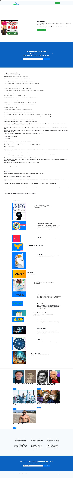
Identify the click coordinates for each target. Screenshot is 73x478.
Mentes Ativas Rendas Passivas (42, 205)
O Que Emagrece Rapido (11, 73)
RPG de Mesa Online (36, 353)
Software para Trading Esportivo (35, 245)
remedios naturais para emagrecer (37, 440)
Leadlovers (39, 237)
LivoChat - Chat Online (42, 294)
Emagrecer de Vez (42, 21)
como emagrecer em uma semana (36, 447)
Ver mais (15, 388)
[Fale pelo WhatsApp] (0, 0)
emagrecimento (29, 144)
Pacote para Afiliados (39, 281)
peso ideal (21, 445)
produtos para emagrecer (36, 441)
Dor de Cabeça (40, 254)
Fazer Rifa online (41, 319)
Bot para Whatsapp (41, 303)
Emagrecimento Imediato (12, 173)
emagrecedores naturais (36, 450)
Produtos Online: (18, 200)
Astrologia (39, 339)
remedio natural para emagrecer (20, 440)
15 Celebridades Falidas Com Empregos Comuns (48, 403)
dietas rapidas (53, 446)
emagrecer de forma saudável (33, 121)
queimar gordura (39, 446)
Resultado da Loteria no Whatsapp (41, 312)
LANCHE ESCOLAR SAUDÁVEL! (44, 223)
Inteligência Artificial (41, 328)
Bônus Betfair (29, 272)
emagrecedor (17, 441)
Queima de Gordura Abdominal (20, 423)
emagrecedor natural (20, 450)
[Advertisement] (36, 13)
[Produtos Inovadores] (16, 3)
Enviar (47, 465)
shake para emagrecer (51, 440)
